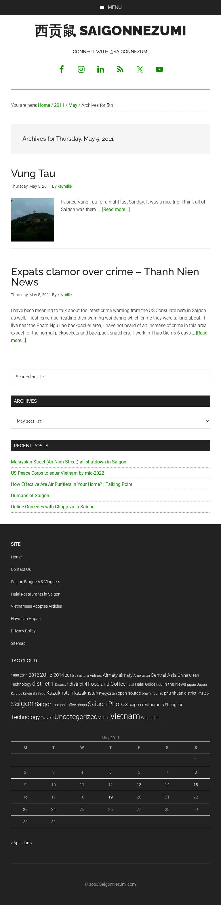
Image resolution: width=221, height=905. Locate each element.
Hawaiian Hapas (26, 618)
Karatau (16, 693)
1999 (15, 675)
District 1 (62, 684)
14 (167, 784)
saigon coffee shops (70, 705)
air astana (82, 676)
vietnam (125, 716)
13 (139, 784)
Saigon (44, 704)
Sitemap (18, 643)
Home (16, 557)
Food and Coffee (106, 684)
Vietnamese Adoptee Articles (36, 606)
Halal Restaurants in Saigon (35, 594)
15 (195, 784)
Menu (115, 7)
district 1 (43, 683)
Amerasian (142, 676)
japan (191, 684)
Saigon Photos (108, 704)
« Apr (15, 843)
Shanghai (173, 704)
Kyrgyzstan (108, 693)
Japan (202, 684)
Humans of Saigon (30, 495)
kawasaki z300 (34, 693)
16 (25, 797)
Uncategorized (76, 717)
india (159, 685)
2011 (24, 676)
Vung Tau (33, 173)
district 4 (78, 684)
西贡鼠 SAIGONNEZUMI (110, 30)
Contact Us (21, 569)
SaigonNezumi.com (117, 884)
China (183, 675)
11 (82, 784)
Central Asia (164, 675)
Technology (25, 717)
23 (25, 809)
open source (129, 693)
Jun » (27, 843)
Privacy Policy (23, 631)
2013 (46, 675)
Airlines (96, 675)
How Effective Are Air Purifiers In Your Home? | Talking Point (71, 484)
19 (110, 797)
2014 (59, 675)
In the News (174, 684)
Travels (47, 717)
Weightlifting (151, 718)
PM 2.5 (203, 693)
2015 (69, 675)
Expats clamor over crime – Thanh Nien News (105, 276)
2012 (34, 675)
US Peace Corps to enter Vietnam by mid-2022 (57, 473)
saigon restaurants (146, 704)
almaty (126, 675)
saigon (22, 703)
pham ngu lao (152, 693)
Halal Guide (145, 684)
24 (53, 809)
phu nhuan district (180, 693)
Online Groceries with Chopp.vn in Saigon (53, 506)
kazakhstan (86, 693)
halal (130, 684)
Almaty (110, 675)
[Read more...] (116, 209)
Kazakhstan (59, 693)
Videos (104, 718)
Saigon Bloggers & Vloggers (35, 581)
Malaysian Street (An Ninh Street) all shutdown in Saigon (68, 462)
